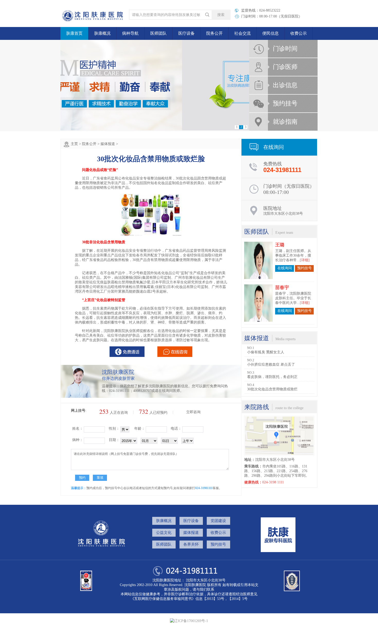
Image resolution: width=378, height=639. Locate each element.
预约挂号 (285, 103)
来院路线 (256, 407)
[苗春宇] (258, 303)
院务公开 (89, 144)
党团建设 (218, 521)
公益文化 (164, 532)
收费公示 (298, 33)
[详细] (305, 260)
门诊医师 (285, 67)
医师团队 (158, 33)
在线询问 (284, 268)
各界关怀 (191, 544)
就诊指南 (285, 121)
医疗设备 (186, 33)
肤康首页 (74, 33)
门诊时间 (285, 48)
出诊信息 (285, 85)
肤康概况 (164, 521)
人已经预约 (153, 413)
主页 (74, 144)
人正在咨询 (113, 413)
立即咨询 (193, 412)
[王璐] (258, 260)
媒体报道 (108, 144)
